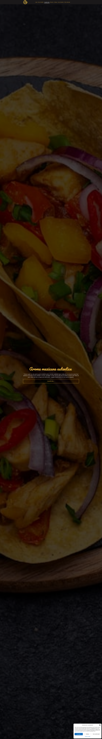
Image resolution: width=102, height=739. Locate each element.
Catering (55, 2)
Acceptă (78, 734)
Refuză (87, 734)
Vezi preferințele (96, 734)
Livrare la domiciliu (61, 2)
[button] (99, 725)
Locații (36, 2)
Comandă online (47, 2)
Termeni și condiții (87, 736)
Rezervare (51, 2)
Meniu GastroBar (41, 2)
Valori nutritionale (67, 2)
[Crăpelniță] (28, 2)
